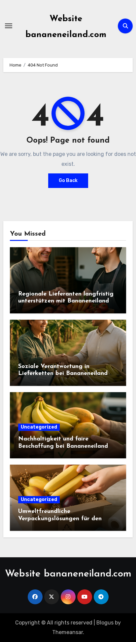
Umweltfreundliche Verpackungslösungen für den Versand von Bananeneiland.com (63, 519)
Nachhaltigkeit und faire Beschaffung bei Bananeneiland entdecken (63, 446)
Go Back (68, 180)
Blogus (105, 622)
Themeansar (67, 632)
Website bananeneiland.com (68, 574)
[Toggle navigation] (8, 26)
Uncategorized (39, 427)
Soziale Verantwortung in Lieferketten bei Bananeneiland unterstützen (63, 374)
